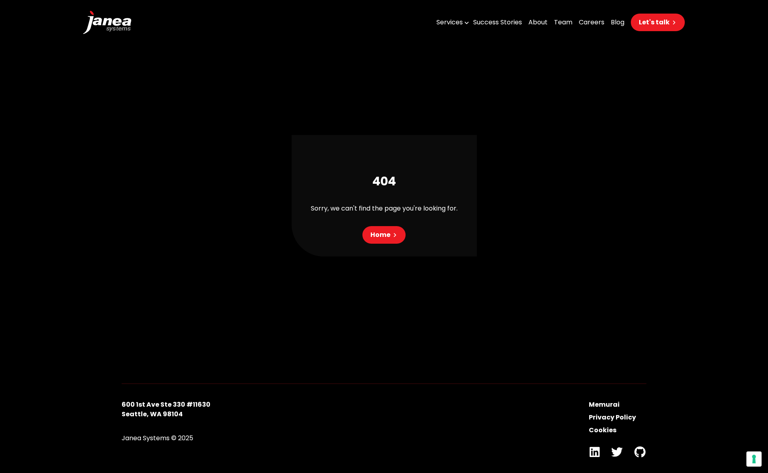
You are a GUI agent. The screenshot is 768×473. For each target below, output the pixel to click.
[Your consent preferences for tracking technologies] (754, 459)
